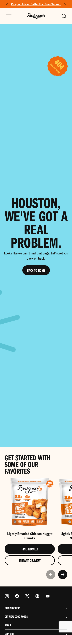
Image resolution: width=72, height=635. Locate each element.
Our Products (12, 608)
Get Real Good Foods (16, 616)
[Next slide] (65, 4)
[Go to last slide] (7, 4)
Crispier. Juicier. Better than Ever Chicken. (36, 4)
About (8, 625)
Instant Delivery (29, 560)
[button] (63, 16)
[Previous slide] (50, 574)
